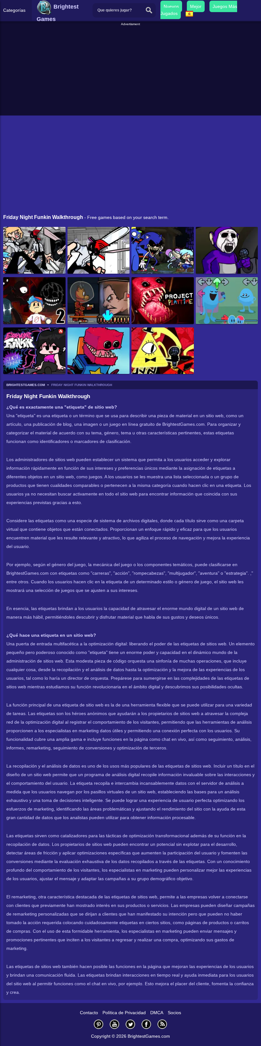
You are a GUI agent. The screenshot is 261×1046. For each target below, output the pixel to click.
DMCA (156, 1012)
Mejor (195, 6)
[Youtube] (114, 1024)
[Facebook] (146, 1024)
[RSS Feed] (162, 1024)
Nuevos (171, 6)
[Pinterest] (98, 1024)
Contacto (89, 1012)
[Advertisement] (131, 71)
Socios (174, 1012)
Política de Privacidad (124, 1012)
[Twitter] (130, 1024)
